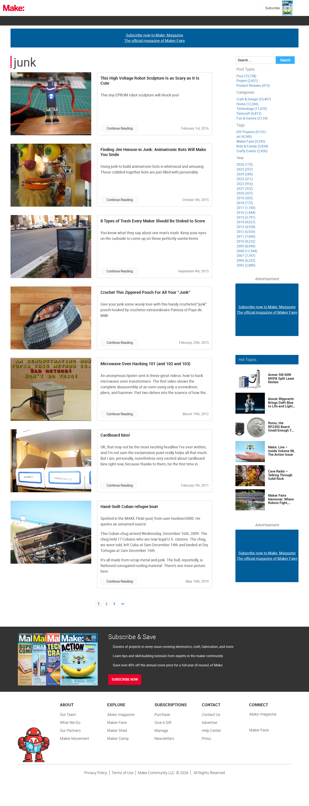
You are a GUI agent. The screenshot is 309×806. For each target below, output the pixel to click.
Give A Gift (163, 722)
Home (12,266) (247, 104)
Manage (161, 730)
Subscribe (272, 8)
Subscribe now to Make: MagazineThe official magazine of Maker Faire (154, 38)
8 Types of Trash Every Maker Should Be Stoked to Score (152, 221)
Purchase (162, 714)
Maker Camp (118, 738)
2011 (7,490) (245, 236)
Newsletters (164, 738)
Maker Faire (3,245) (250, 141)
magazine (121, 714)
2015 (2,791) (245, 217)
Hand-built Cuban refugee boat (129, 506)
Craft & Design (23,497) (253, 99)
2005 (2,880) (245, 265)
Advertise (209, 722)
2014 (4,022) (245, 222)
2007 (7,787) (245, 255)
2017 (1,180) (245, 207)
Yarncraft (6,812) (248, 113)
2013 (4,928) (245, 226)
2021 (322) (244, 188)
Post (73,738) (246, 76)
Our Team (68, 714)
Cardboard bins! (115, 435)
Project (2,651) (247, 80)
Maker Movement (74, 738)
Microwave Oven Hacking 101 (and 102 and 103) (145, 363)
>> (122, 603)
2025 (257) (244, 169)
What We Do (70, 722)
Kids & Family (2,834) (252, 146)
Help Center (211, 730)
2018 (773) (244, 203)
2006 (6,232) (245, 260)
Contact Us (211, 714)
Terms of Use (122, 772)
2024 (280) (244, 174)
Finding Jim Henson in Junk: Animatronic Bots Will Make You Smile (153, 152)
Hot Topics (247, 359)
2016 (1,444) (245, 212)
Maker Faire (117, 722)
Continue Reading (120, 128)
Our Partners (70, 730)
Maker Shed (117, 730)
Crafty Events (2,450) (252, 151)
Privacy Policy (95, 772)
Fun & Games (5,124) (252, 118)
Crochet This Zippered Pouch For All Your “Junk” (145, 292)
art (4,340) (244, 136)
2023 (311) (244, 179)
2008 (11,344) (246, 251)
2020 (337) (244, 193)
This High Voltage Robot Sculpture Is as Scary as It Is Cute (149, 80)
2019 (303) (244, 198)
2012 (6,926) (245, 231)
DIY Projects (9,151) (251, 132)
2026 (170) (244, 164)
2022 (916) (244, 183)
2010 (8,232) (245, 241)
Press (206, 738)
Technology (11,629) (251, 108)
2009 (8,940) (245, 246)
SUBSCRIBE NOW (125, 679)
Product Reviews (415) (253, 85)
